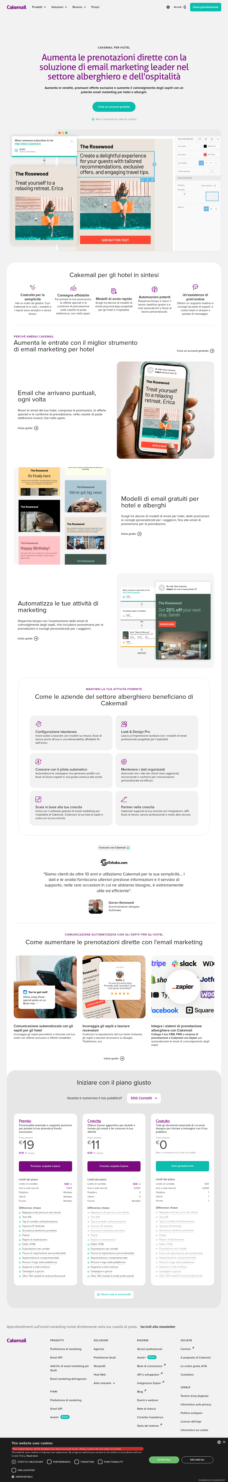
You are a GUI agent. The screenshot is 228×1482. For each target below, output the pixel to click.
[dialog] (114, 1460)
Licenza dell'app (191, 1421)
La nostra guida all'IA (194, 1366)
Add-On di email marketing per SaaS (69, 1368)
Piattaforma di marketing (65, 1349)
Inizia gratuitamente (205, 7)
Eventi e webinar (147, 1400)
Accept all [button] (164, 1459)
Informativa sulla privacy (196, 1404)
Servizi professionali (149, 1349)
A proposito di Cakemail (196, 1357)
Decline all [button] (197, 1459)
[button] (39, 7)
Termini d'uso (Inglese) (194, 1396)
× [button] (224, 1442)
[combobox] (219, 1442)
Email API (56, 1357)
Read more (32, 1455)
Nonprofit (99, 1366)
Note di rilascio (146, 1409)
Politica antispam (191, 1413)
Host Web (100, 1374)
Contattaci (187, 1374)
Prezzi (95, 7)
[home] (16, 7)
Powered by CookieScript (211, 1480)
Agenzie (99, 1349)
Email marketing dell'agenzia (68, 1379)
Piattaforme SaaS (105, 1357)
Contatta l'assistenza (150, 1417)
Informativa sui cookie (194, 1430)
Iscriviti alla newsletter (158, 1327)
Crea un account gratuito (114, 106)
